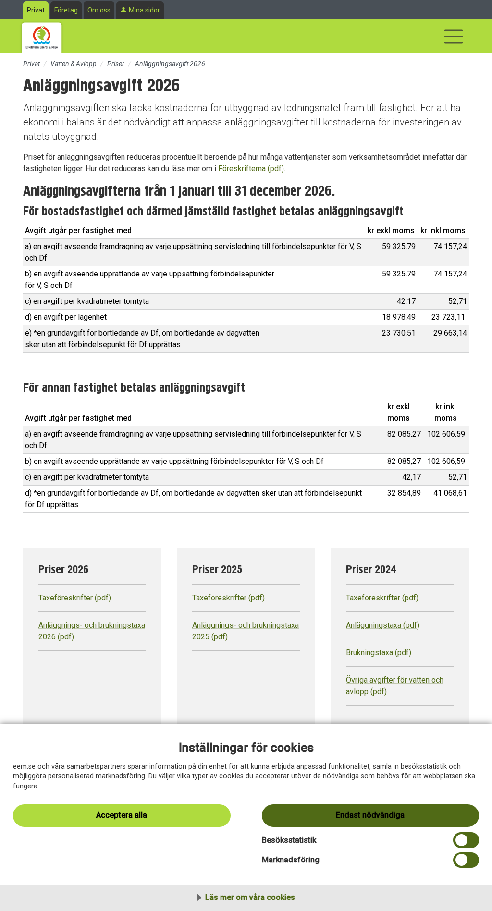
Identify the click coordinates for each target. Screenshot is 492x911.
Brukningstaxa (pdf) (378, 652)
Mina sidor (144, 10)
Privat (36, 10)
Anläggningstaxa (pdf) (382, 625)
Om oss (99, 10)
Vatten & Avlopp (73, 64)
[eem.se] (42, 36)
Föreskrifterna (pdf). (251, 168)
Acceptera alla (121, 815)
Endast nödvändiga (370, 815)
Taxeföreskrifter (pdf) (74, 597)
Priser (115, 64)
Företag (66, 10)
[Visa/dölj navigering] (453, 36)
